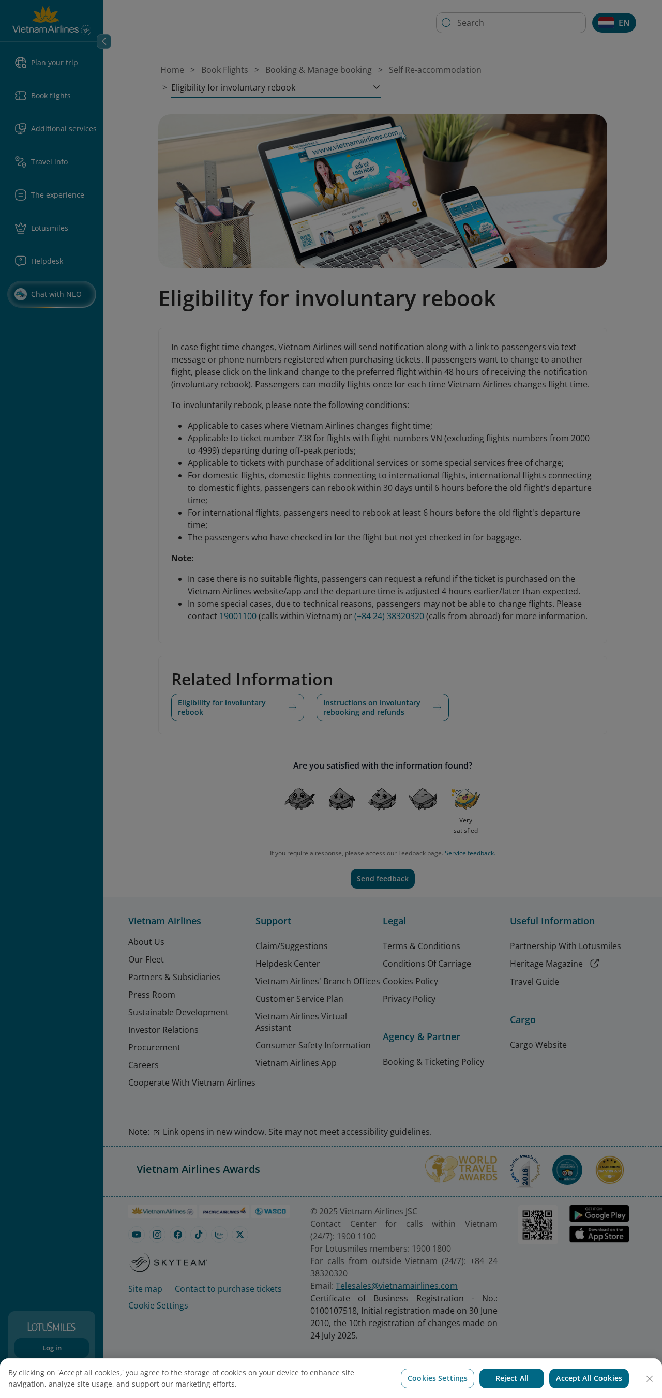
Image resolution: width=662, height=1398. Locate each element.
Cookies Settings (438, 1378)
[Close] (649, 1379)
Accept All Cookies (589, 1378)
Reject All (512, 1378)
